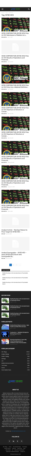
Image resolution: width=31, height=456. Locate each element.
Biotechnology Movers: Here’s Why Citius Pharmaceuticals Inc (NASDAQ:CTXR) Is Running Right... (18, 341)
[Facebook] (9, 441)
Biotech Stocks (7, 448)
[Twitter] (21, 441)
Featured (14, 448)
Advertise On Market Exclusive (12, 451)
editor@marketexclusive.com (18, 431)
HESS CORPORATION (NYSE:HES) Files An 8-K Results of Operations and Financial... (15, 58)
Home (3, 12)
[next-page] (20, 265)
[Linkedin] (13, 441)
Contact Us (22, 451)
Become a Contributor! (19, 450)
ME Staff (3, 233)
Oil (12, 450)
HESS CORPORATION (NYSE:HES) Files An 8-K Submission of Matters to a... (15, 34)
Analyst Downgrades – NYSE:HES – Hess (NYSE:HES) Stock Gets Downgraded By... (14, 254)
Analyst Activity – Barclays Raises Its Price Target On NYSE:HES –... (14, 231)
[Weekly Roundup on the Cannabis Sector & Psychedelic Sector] (5, 300)
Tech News (24, 446)
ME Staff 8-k (4, 37)
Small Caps (19, 448)
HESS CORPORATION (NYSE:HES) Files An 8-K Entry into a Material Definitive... (15, 86)
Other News (8, 450)
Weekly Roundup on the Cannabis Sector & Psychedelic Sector (15, 273)
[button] (2, 9)
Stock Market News (17, 446)
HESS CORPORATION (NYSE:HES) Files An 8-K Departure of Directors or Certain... (15, 109)
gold (24, 448)
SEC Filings (5, 446)
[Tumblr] (17, 441)
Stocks (10, 446)
